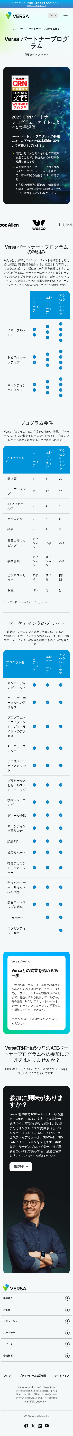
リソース (8, 1344)
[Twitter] (33, 1426)
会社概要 (8, 1355)
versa (46, 1069)
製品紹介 (8, 1298)
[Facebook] (26, 1426)
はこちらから (33, 1019)
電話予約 (19, 1166)
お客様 (7, 1309)
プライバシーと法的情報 (33, 1375)
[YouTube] (47, 1426)
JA (51, 15)
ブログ (7, 1375)
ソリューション (11, 1321)
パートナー (19, 28)
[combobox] (53, 15)
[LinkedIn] (40, 1426)
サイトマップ (61, 1375)
